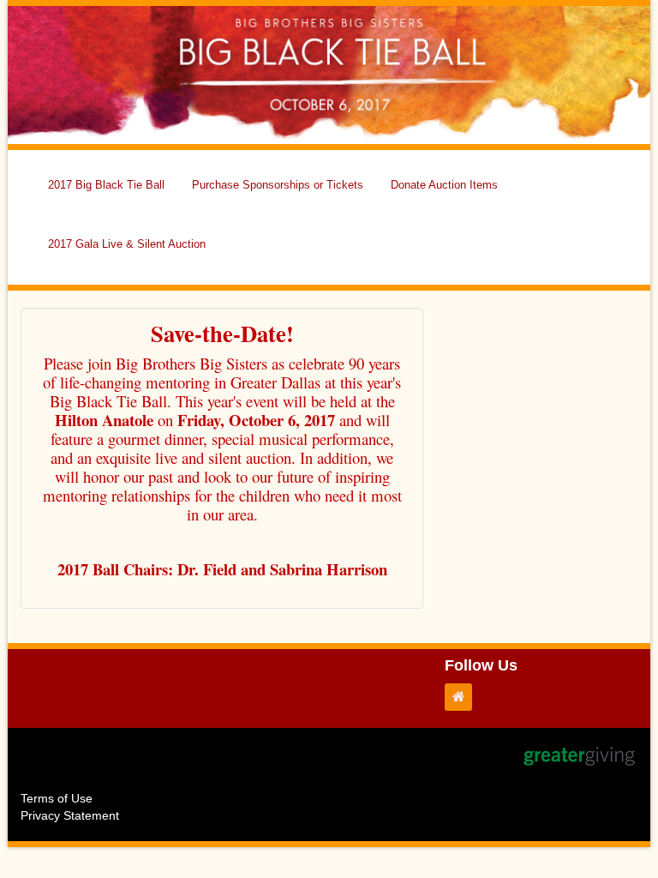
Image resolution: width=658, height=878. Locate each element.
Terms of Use (57, 798)
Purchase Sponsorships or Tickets (277, 184)
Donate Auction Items (444, 184)
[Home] (463, 697)
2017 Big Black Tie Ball (106, 184)
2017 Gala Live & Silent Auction (127, 244)
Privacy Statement (70, 815)
